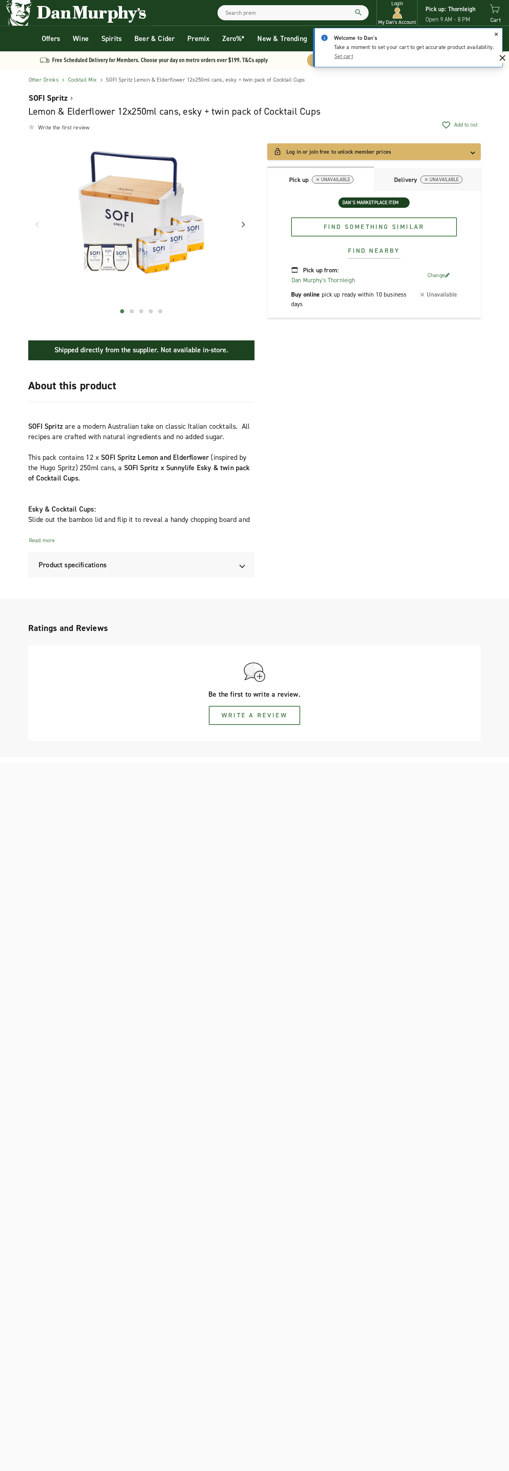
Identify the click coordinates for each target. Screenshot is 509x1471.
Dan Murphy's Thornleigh (323, 280)
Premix (198, 38)
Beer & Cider (154, 38)
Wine (81, 38)
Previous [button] (34, 225)
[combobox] (293, 12)
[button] (397, 13)
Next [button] (241, 225)
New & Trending (282, 38)
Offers (51, 38)
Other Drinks (44, 80)
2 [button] (132, 311)
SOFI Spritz (48, 98)
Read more (42, 540)
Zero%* (233, 38)
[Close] (496, 34)
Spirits (111, 38)
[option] (141, 225)
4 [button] (151, 311)
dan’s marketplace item (370, 202)
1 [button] (122, 311)
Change (436, 275)
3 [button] (141, 311)
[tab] (320, 178)
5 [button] (160, 311)
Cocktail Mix (82, 80)
